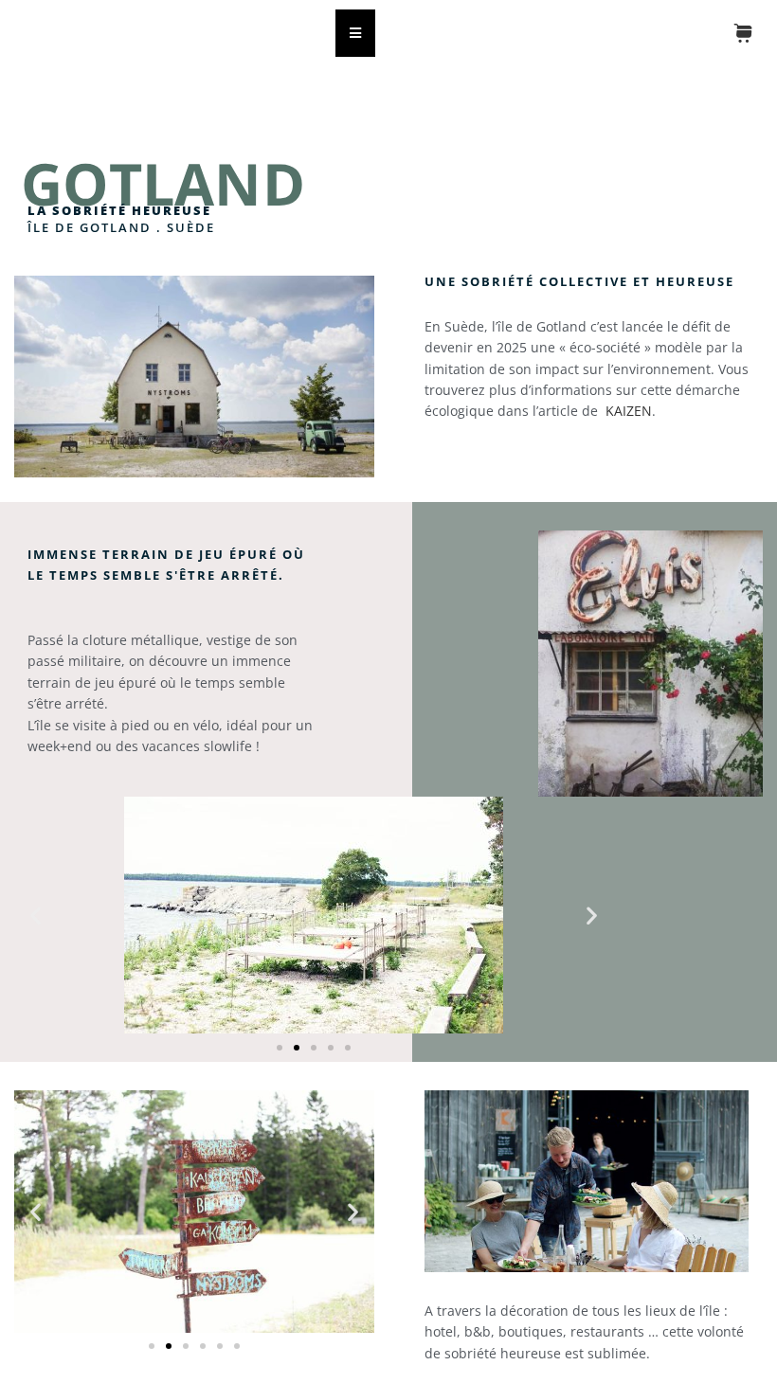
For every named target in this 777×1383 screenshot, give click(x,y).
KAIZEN (628, 411)
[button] (35, 914)
